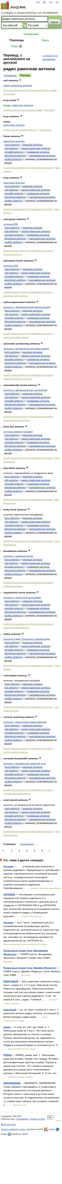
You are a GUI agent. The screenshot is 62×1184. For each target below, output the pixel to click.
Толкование (10, 75)
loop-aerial (49, 110)
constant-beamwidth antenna (17, 794)
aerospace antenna (12, 254)
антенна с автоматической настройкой (25, 390)
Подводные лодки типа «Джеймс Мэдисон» (29, 967)
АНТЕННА (9, 894)
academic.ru (13, 5)
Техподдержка (22, 1119)
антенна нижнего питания (18, 431)
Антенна (8, 866)
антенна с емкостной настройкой (22, 597)
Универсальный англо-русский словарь (22, 110)
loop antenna (45, 130)
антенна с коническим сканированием (25, 722)
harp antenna (11, 144)
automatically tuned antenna (16, 420)
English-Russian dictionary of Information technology (28, 168)
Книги (45, 40)
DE (44, 2)
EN (38, 2)
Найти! (54, 22)
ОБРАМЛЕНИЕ (11, 1083)
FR (57, 2)
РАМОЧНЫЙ (10, 981)
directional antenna (14, 155)
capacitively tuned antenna (16, 628)
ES (50, 2)
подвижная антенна (38, 152)
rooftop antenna (13, 159)
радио (6, 85)
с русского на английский (50, 57)
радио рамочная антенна (36, 148)
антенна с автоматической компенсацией (26, 307)
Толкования (31, 34)
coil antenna (9, 94)
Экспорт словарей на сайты (13, 1129)
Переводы (17, 40)
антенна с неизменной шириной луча (24, 763)
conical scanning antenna (15, 752)
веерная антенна (32, 144)
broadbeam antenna (13, 586)
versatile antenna (13, 152)
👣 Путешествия (8, 1124)
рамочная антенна (21, 85)
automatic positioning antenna (17, 379)
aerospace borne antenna (15, 296)
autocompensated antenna (16, 337)
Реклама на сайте (37, 1119)
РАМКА (7, 1055)
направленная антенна (42, 155)
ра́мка (7, 1027)
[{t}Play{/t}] (20, 80)
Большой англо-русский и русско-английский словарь (30, 90)
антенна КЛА (10, 224)
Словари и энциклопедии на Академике (29, 12)
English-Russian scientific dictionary (20, 130)
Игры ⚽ (16, 46)
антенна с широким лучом (18, 556)
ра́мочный (9, 1009)
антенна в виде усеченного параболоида (26, 639)
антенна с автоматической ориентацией (26, 348)
